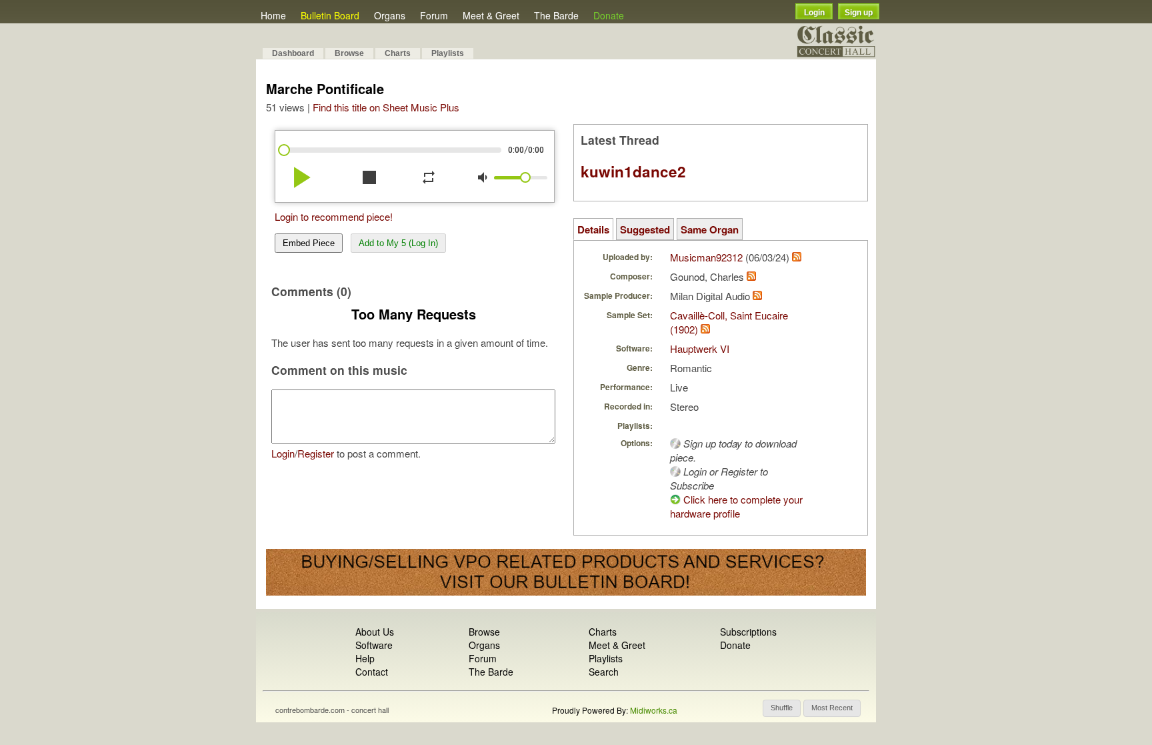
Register (315, 453)
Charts (398, 53)
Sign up (859, 12)
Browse (349, 53)
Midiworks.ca (653, 710)
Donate (608, 15)
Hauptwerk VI (699, 348)
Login (814, 12)
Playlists (447, 53)
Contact (371, 671)
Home (273, 15)
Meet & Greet (491, 15)
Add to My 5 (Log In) (398, 243)
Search (604, 671)
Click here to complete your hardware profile (736, 506)
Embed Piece (309, 243)
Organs (389, 15)
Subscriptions (748, 631)
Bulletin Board (330, 15)
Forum (434, 15)
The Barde (556, 15)
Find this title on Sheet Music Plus (386, 107)
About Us (374, 631)
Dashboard (293, 53)
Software (374, 645)
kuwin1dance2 (633, 171)
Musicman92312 (706, 257)
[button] (782, 708)
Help (365, 658)
